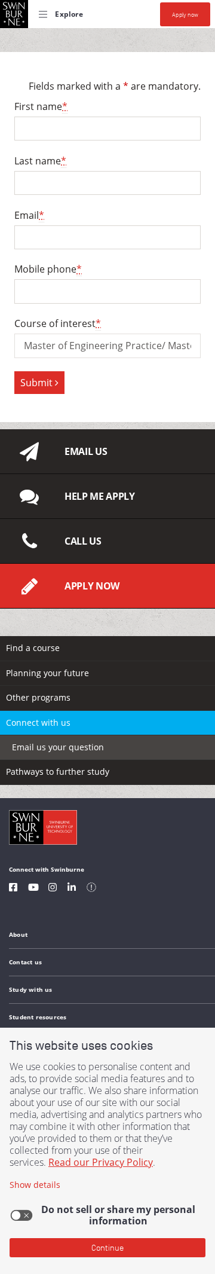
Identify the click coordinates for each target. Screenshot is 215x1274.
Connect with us (38, 722)
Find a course (33, 647)
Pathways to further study (57, 771)
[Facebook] (13, 888)
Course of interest (57, 323)
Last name (40, 160)
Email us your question (58, 747)
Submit (37, 382)
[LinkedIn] (71, 888)
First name (40, 106)
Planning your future (47, 673)
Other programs (38, 697)
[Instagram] (52, 888)
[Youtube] (33, 888)
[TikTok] (91, 888)
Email (29, 215)
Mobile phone (48, 269)
